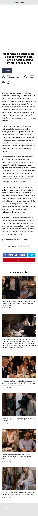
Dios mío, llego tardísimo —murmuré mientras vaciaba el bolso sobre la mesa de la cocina (18, 493)
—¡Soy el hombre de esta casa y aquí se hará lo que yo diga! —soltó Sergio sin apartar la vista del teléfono (18, 303)
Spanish (7, 70)
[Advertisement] (19, 25)
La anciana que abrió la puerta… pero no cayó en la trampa (19, 420)
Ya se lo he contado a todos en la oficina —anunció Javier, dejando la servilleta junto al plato (17, 457)
